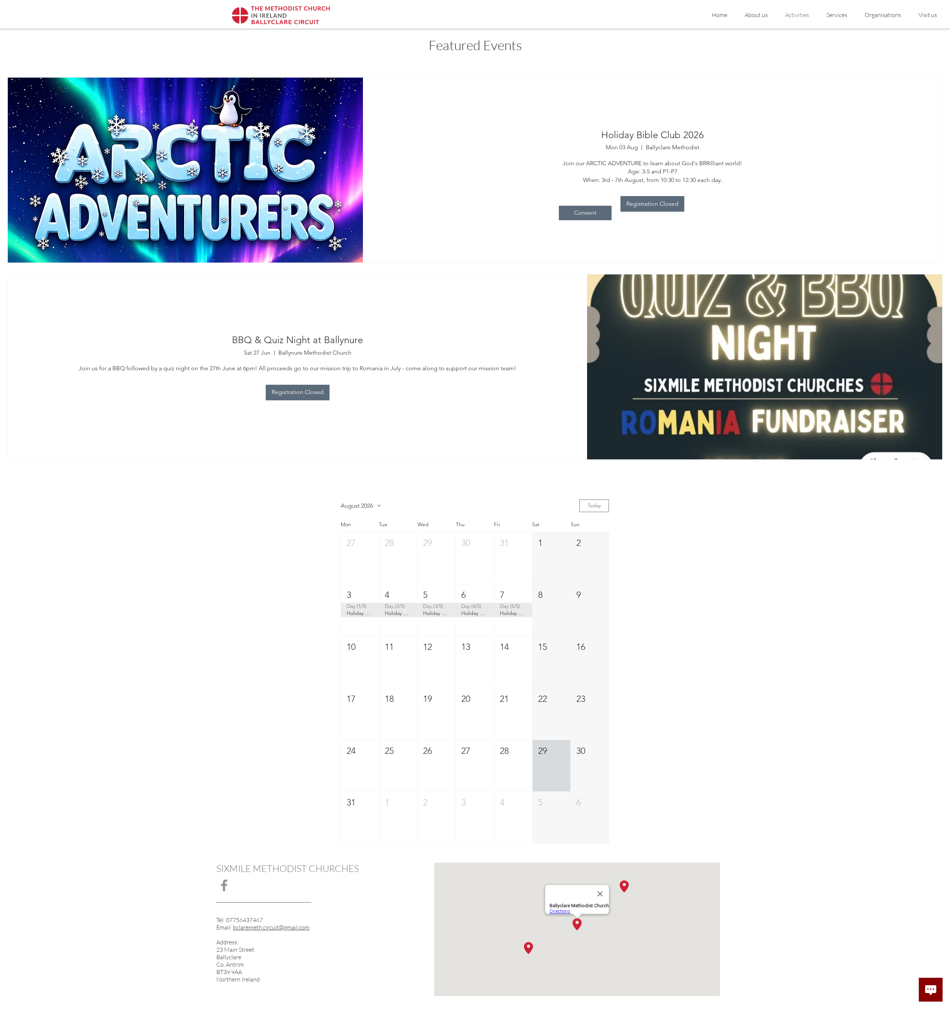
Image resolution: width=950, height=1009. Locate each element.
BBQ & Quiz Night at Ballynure (297, 340)
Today (594, 505)
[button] (360, 558)
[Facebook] (224, 885)
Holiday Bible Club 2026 (652, 135)
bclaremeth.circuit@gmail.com (271, 927)
